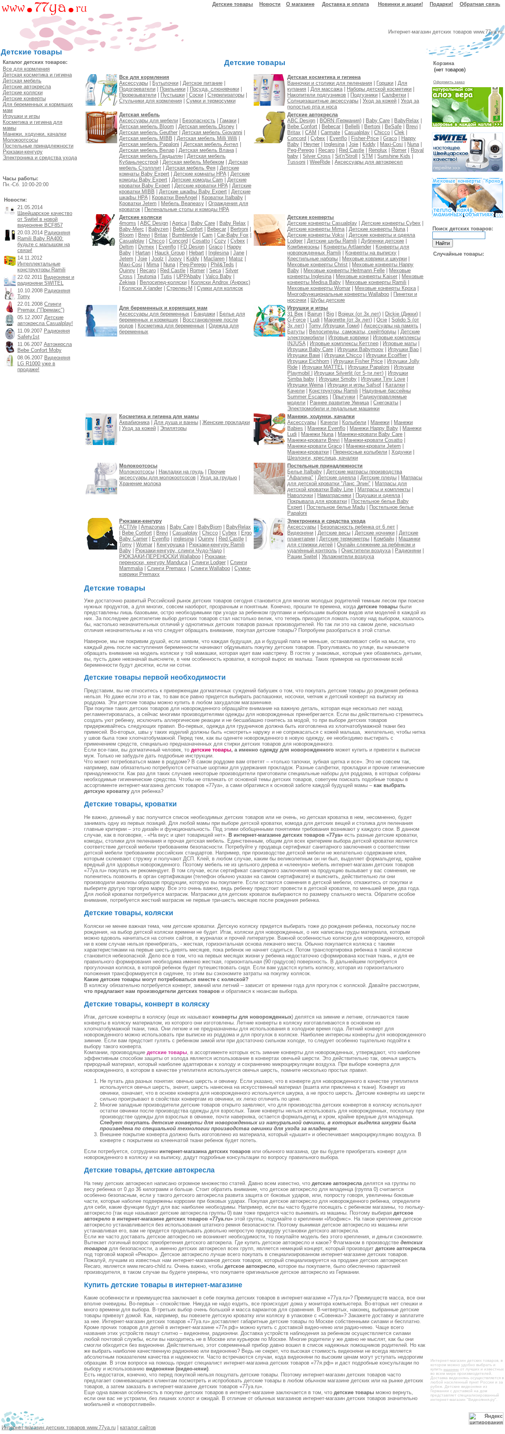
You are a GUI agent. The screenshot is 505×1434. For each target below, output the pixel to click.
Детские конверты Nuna (377, 229)
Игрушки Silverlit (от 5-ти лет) (348, 373)
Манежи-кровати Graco (314, 446)
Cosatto (201, 241)
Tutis (166, 276)
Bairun (314, 314)
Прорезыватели (137, 95)
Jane (238, 253)
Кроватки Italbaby (222, 197)
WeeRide (320, 162)
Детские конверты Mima (315, 229)
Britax (294, 132)
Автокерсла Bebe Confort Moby (44, 347)
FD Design (192, 247)
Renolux (377, 150)
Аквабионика (134, 422)
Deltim (126, 247)
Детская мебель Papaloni (149, 144)
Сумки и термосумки (211, 101)
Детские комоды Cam (197, 180)
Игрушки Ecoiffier (386, 355)
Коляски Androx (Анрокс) (220, 282)
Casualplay (357, 132)
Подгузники (364, 95)
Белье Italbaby (304, 472)
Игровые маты (400, 343)
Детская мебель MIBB (145, 138)
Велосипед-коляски (163, 282)
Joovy (175, 259)
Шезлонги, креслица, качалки (322, 458)
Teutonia (146, 276)
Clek (399, 132)
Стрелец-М (179, 288)
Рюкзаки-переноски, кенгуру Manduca (172, 559)
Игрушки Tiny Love (383, 379)
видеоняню (451, 1369)
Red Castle (351, 150)
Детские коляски (23, 92)
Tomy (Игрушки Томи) (334, 326)
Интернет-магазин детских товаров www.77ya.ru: (446, 32)
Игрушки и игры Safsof (354, 385)
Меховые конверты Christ (317, 264)
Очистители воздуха (366, 550)
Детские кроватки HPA (201, 186)
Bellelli (352, 126)
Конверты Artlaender (347, 247)
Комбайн (384, 539)
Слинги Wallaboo (210, 568)
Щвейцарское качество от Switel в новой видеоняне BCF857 (44, 219)
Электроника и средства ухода (40, 158)
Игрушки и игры (21, 116)
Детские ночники (375, 533)
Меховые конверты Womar (318, 288)
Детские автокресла (27, 87)
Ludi (315, 320)
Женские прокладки (226, 422)
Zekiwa (127, 282)
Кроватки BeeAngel (174, 197)
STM (367, 156)
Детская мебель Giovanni (212, 132)
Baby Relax (232, 223)
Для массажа (326, 89)
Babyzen (158, 229)
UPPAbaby (188, 276)
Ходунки (401, 452)
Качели (296, 391)
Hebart (196, 253)
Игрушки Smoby (338, 379)
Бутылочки (165, 83)
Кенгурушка (171, 545)
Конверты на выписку (371, 253)
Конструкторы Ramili (333, 391)
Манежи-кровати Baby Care (370, 434)
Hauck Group (170, 253)
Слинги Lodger (209, 562)
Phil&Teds (222, 264)
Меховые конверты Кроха (385, 288)
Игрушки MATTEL (323, 367)
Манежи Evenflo (326, 428)
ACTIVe (128, 527)
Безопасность (198, 120)
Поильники (172, 89)
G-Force (296, 320)
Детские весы (334, 533)
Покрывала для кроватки (317, 501)
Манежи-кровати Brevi (313, 440)
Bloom (126, 235)
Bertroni (239, 229)
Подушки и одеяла (377, 495)
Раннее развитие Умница (339, 403)
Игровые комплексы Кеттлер (344, 343)
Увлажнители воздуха (348, 556)
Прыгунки (344, 397)
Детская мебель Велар (146, 150)
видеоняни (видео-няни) (177, 1369)
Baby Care (378, 120)
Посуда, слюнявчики (214, 89)
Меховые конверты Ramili (375, 282)
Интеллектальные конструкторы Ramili (41, 267)
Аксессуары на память (391, 326)
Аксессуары (133, 83)
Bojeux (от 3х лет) (359, 314)
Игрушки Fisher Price (358, 361)
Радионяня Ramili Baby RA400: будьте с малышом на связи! (43, 241)
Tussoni (296, 162)
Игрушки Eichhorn (308, 361)
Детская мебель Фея (190, 168)
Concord (296, 138)
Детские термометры (344, 539)
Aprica (179, 223)
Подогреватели (137, 89)
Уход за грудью (218, 477)
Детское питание (203, 83)
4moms (127, 223)
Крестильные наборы (312, 259)
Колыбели (354, 422)
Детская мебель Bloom (146, 126)
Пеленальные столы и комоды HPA (186, 209)
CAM (310, 132)
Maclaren (214, 259)
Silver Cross (317, 156)
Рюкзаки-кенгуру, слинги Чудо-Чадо (178, 550)
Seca (215, 270)
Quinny (127, 270)
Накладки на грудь (181, 472)
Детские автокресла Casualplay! (45, 320)
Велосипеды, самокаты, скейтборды (352, 332)
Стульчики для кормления (150, 101)
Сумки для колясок (220, 288)
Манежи (379, 422)
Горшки (384, 83)
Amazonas (153, 527)
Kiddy (369, 144)
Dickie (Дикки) (401, 314)
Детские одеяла (337, 477)
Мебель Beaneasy (182, 203)
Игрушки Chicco (343, 355)
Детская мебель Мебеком (193, 162)
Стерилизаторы (226, 95)
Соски (196, 95)
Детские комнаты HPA (200, 174)
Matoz (236, 259)
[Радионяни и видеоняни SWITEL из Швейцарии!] (467, 170)
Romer (398, 150)
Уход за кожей (380, 101)
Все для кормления (26, 69)
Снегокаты (385, 403)
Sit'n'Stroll (346, 156)
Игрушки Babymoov (360, 349)
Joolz (158, 259)
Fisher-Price (365, 138)
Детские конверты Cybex (391, 223)
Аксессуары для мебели (148, 120)
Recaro (326, 150)
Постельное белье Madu (336, 507)
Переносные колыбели (360, 452)
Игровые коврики (348, 337)
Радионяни (408, 550)
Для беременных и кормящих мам (163, 308)
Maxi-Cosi (391, 144)
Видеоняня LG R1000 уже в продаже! (43, 363)
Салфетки (394, 95)
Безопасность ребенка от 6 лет (357, 527)
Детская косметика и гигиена (37, 75)
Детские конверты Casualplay (322, 223)
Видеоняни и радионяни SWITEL (45, 280)
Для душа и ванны (176, 422)
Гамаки (228, 120)
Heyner (311, 144)
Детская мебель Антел (210, 144)
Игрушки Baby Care (310, 349)
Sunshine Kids (393, 156)
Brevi (412, 126)
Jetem (126, 259)
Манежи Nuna (317, 434)
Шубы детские (327, 300)
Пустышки (173, 95)
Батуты (296, 332)
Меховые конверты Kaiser (366, 276)
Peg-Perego (300, 150)
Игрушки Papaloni (368, 367)
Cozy (220, 241)
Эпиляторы (173, 428)
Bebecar (331, 126)
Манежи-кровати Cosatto (373, 440)
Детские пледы (378, 477)
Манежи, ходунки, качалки (34, 134)
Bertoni (372, 126)
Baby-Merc (131, 229)
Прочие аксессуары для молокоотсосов (172, 474)
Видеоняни (300, 533)
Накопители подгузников (316, 95)
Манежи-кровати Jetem (373, 446)
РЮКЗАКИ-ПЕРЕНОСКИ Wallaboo (159, 556)
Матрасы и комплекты (383, 489)
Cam (207, 235)
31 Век (295, 314)
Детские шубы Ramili (332, 241)
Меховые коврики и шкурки (374, 259)
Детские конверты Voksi (315, 235)
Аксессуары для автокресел (369, 162)
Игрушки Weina (305, 385)
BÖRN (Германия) (340, 120)
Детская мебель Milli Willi (207, 138)
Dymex (146, 247)
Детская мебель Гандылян (151, 156)
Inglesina (334, 144)
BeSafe (393, 126)
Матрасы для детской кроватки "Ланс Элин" (354, 480)
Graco (390, 138)
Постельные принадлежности (38, 146)
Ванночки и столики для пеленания (329, 83)
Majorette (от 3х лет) (348, 320)
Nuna (413, 144)
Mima (152, 264)
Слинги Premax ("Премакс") (40, 307)
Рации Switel (302, 556)
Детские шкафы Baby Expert (193, 191)
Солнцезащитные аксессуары (322, 101)
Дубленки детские (382, 241)
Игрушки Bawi (303, 355)
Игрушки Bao (403, 349)
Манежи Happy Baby (374, 428)
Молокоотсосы (20, 140)
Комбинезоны (303, 247)
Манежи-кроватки (308, 452)
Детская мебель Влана (206, 150)
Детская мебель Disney (206, 126)
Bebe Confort (302, 126)
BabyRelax (406, 120)
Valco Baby (219, 276)
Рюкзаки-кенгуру (23, 152)
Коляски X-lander (142, 288)
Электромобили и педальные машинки (333, 408)
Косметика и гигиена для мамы (159, 416)
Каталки (395, 385)
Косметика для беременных (171, 326)
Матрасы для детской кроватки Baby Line (347, 486)
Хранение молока (140, 483)
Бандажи (204, 314)
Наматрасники (334, 495)
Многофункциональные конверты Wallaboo (338, 294)
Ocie (381, 320)
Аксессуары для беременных (154, 314)
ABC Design (301, 120)
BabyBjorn (210, 527)
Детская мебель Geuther (148, 132)
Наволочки (300, 495)
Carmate (330, 132)
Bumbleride (185, 235)
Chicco (382, 132)
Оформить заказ (449, 82)
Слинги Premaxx (166, 568)
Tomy (125, 545)
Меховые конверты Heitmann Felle (344, 270)
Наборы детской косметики (379, 89)
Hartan (142, 253)
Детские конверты (24, 98)
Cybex (317, 138)
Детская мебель (22, 81)
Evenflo (338, 138)
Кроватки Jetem (138, 203)
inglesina (184, 539)
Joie (353, 144)
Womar (144, 545)
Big (330, 314)
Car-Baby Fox (233, 235)
